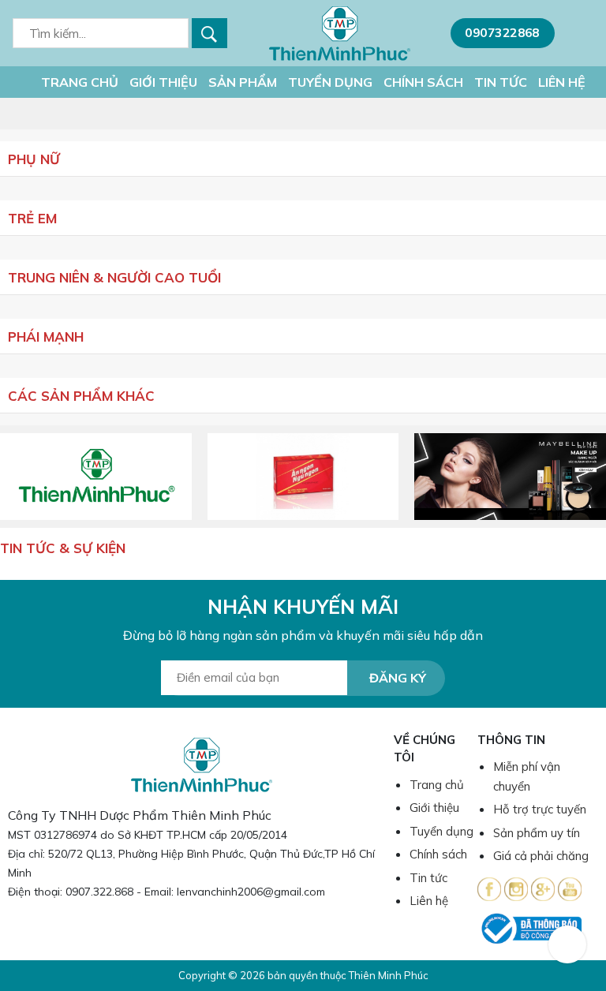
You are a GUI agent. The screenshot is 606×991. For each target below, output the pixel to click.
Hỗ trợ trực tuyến (539, 809)
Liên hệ (561, 82)
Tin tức (500, 82)
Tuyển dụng (330, 82)
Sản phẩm (242, 82)
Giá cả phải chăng (541, 855)
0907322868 (502, 32)
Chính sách (423, 82)
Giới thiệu (163, 82)
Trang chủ (78, 82)
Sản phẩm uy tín (536, 832)
